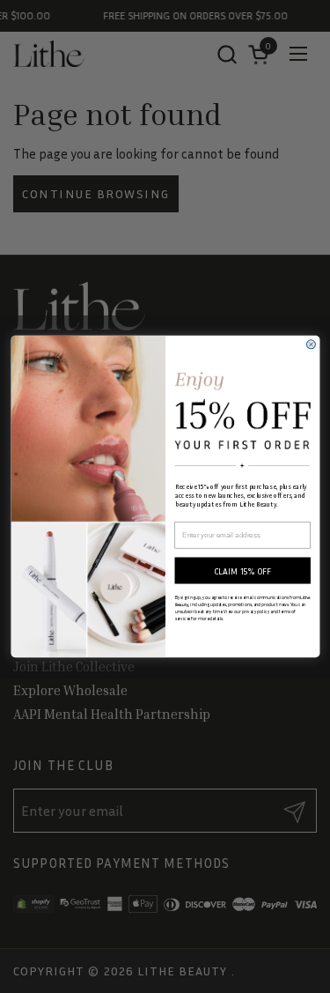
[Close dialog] (310, 344)
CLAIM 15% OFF (242, 571)
